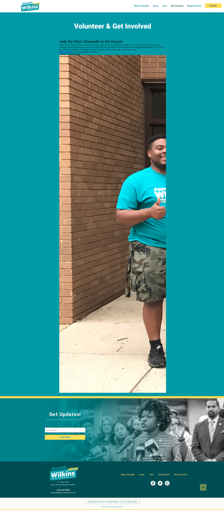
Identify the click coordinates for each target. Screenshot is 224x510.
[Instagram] (167, 483)
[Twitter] (160, 483)
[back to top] (203, 487)
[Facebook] (153, 483)
